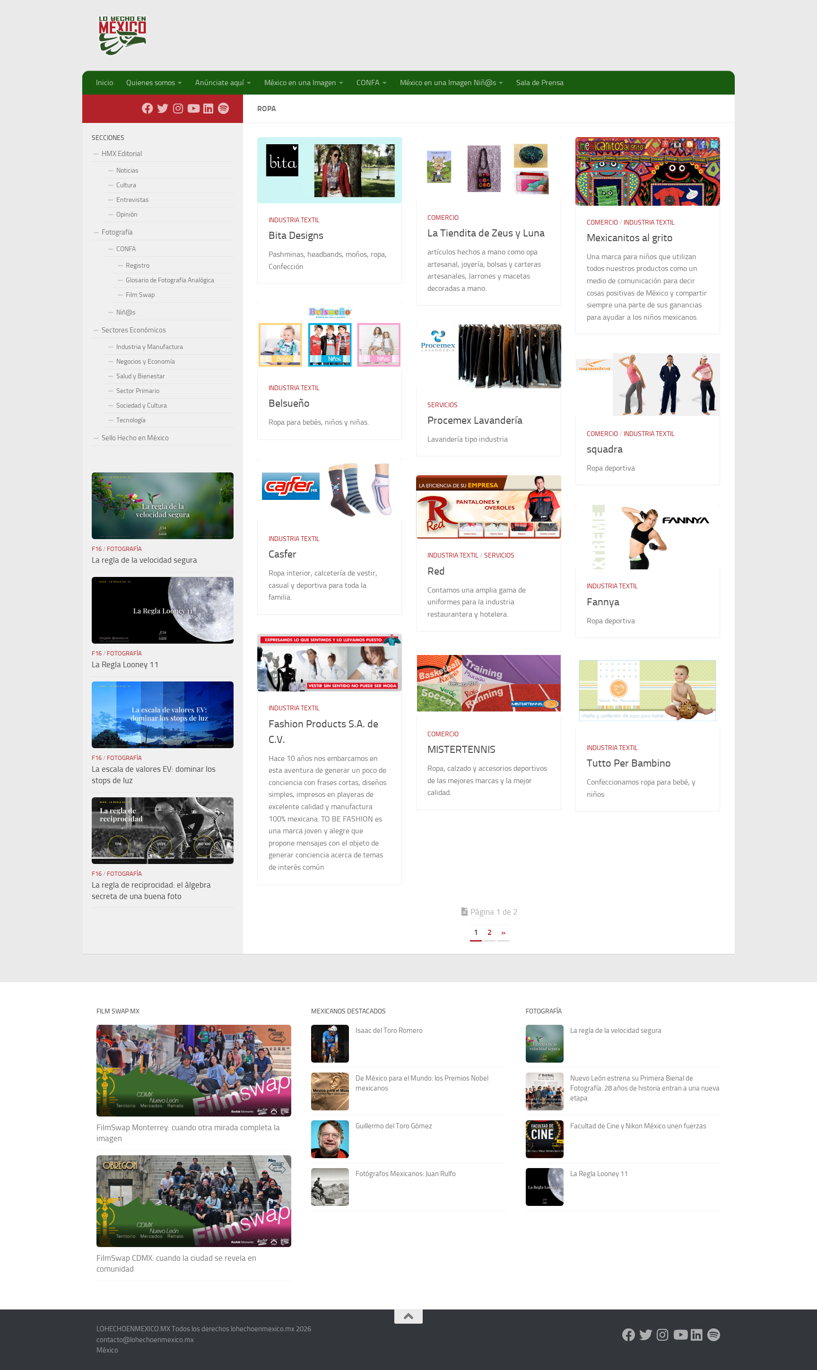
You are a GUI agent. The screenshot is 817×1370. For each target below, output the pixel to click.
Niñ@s (126, 312)
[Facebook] (147, 108)
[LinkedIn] (208, 108)
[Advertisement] (548, 30)
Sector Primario (137, 391)
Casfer (282, 554)
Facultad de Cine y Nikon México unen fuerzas (638, 1126)
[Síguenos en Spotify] (223, 108)
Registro (137, 266)
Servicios (442, 405)
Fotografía (117, 232)
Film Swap (140, 295)
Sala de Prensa (540, 82)
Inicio (104, 82)
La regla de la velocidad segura (144, 560)
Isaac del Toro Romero (389, 1030)
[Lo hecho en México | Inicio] (130, 35)
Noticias (127, 170)
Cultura (126, 185)
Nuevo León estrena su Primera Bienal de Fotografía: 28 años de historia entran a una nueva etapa (645, 1088)
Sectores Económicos (134, 330)
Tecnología (131, 420)
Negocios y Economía (145, 362)
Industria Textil (294, 220)
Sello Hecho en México (135, 438)
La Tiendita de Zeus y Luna (486, 233)
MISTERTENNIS (461, 749)
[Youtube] (193, 108)
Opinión (127, 214)
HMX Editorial (122, 153)
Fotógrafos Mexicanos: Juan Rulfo (406, 1173)
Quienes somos (150, 82)
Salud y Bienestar (140, 376)
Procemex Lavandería (474, 420)
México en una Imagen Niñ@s (448, 82)
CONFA (368, 82)
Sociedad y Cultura (141, 405)
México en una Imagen (300, 82)
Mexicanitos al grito (630, 238)
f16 (97, 548)
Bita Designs (296, 235)
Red (436, 571)
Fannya (603, 602)
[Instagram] (177, 108)
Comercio (443, 218)
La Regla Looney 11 (125, 664)
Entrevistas (132, 200)
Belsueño (289, 403)
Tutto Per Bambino (629, 763)
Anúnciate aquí (219, 82)
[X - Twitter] (162, 108)
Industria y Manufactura (149, 347)
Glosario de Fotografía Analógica (170, 280)
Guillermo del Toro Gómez (394, 1126)
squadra (605, 449)
